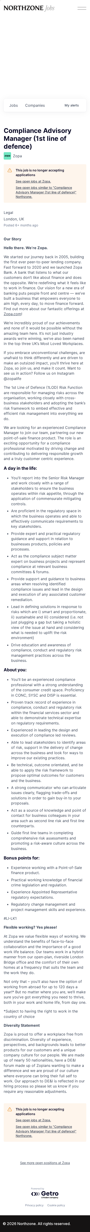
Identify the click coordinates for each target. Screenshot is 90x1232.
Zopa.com (12, 314)
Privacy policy (34, 1205)
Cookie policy (56, 1205)
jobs (13, 105)
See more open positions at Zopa (45, 1163)
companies (35, 105)
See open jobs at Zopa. (33, 181)
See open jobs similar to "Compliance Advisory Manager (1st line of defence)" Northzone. (46, 192)
